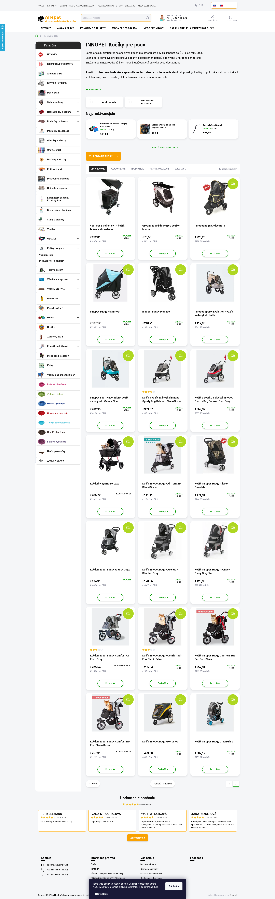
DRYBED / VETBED (57, 83)
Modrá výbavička (56, 403)
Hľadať (147, 18)
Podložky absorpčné (58, 131)
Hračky (51, 327)
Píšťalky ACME (55, 308)
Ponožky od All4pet (57, 346)
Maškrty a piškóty (56, 159)
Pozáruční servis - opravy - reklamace (116, 6)
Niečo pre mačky (56, 451)
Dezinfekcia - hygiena (59, 210)
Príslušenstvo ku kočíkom (51, 261)
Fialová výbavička (56, 441)
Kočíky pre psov (56, 248)
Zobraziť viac (137, 837)
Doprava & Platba (148, 864)
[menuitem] (46, 28)
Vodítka (51, 229)
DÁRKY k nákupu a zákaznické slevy (77, 6)
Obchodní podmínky (149, 869)
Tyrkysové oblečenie (58, 422)
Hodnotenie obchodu (137, 798)
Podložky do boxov (57, 121)
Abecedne (180, 169)
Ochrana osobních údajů (151, 873)
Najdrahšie (137, 169)
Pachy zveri (53, 298)
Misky (50, 317)
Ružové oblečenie (57, 384)
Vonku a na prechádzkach (61, 375)
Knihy (50, 365)
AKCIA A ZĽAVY (55, 461)
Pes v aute (53, 92)
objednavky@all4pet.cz (57, 865)
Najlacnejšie (118, 169)
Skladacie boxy (55, 102)
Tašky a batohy (55, 270)
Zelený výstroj (55, 394)
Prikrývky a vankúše (58, 178)
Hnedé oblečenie (56, 432)
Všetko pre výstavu (57, 279)
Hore (94, 783)
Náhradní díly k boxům (59, 112)
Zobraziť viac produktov (162, 147)
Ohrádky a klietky (56, 140)
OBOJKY (51, 238)
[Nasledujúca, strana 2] (236, 784)
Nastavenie (101, 894)
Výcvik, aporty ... (56, 289)
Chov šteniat (54, 150)
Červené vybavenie (57, 413)
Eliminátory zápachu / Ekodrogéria (58, 199)
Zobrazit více (92, 89)
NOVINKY (52, 54)
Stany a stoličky (55, 219)
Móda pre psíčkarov (58, 355)
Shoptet (233, 895)
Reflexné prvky (55, 169)
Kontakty (51, 6)
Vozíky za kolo (46, 255)
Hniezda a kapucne (57, 188)
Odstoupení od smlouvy (151, 878)
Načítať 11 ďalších (162, 783)
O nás (41, 6)
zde (156, 887)
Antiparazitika (54, 73)
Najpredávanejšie (159, 169)
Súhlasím (174, 886)
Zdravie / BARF (55, 336)
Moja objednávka (147, 6)
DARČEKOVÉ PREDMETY (60, 64)
